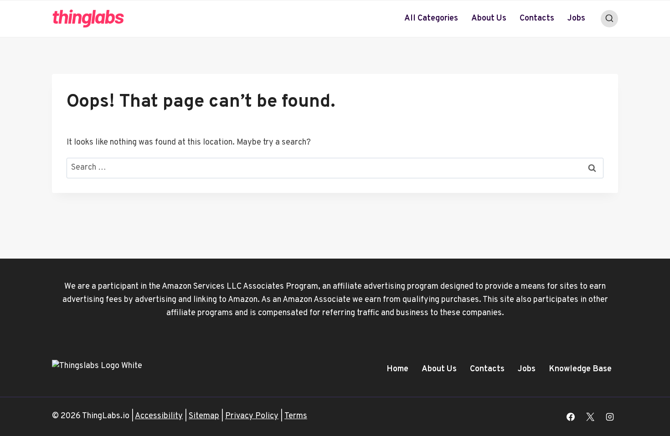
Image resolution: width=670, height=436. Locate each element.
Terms (295, 416)
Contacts (537, 18)
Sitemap (204, 416)
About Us (488, 18)
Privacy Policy (251, 416)
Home (397, 369)
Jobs (576, 18)
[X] (590, 417)
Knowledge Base (580, 369)
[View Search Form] (609, 18)
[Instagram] (610, 417)
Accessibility (159, 416)
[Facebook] (570, 417)
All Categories (431, 18)
